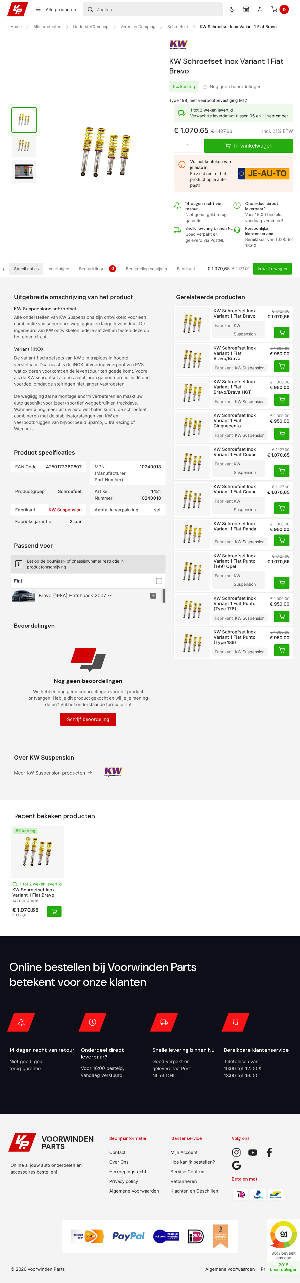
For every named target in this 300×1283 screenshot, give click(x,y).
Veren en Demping (138, 26)
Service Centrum (188, 1171)
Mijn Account (184, 1152)
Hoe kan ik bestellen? (193, 1162)
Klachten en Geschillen (194, 1191)
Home (16, 26)
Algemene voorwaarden (230, 1269)
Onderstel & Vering (91, 26)
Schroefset (177, 26)
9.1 (283, 1234)
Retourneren (184, 1181)
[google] (236, 1165)
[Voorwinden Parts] (17, 9)
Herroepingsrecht (127, 1171)
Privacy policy (123, 1181)
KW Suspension (65, 510)
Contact (117, 1152)
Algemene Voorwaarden (134, 1191)
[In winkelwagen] (281, 332)
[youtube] (253, 1152)
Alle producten (47, 26)
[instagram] (236, 1152)
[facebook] (269, 1152)
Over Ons (119, 1162)
